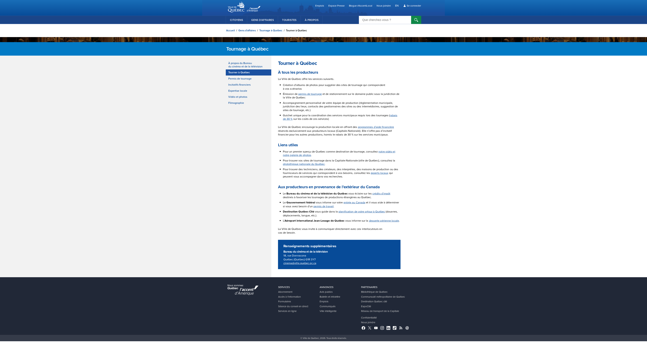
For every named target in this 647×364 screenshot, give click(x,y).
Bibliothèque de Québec (374, 292)
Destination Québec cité (374, 301)
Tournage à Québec (270, 30)
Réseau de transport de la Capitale (380, 311)
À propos (311, 20)
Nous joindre (384, 5)
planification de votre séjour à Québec (361, 211)
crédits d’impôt (381, 193)
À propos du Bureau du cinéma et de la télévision (245, 64)
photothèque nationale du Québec (304, 164)
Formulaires (284, 301)
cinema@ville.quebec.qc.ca (299, 263)
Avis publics (326, 292)
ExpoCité (366, 306)
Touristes (289, 20)
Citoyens (236, 20)
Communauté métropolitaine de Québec (383, 296)
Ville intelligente (328, 311)
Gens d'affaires (247, 30)
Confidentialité (369, 317)
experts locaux (379, 173)
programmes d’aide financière (376, 127)
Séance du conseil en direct (293, 306)
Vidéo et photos (237, 97)
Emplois (319, 5)
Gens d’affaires (262, 20)
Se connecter (414, 5)
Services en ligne (287, 311)
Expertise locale (237, 91)
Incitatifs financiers (239, 84)
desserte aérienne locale (384, 220)
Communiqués (327, 306)
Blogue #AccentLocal (360, 5)
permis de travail (323, 206)
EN (397, 5)
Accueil (230, 30)
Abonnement (285, 292)
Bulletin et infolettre (330, 296)
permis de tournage (310, 94)
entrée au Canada (354, 202)
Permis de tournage (240, 78)
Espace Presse (336, 5)
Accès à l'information (289, 296)
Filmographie (236, 103)
